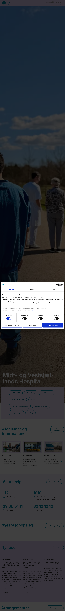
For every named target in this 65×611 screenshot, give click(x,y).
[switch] (24, 318)
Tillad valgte (32, 325)
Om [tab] (54, 289)
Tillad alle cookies (53, 325)
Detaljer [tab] (32, 289)
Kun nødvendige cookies (12, 325)
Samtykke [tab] (11, 289)
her (33, 310)
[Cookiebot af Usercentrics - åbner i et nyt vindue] (56, 284)
